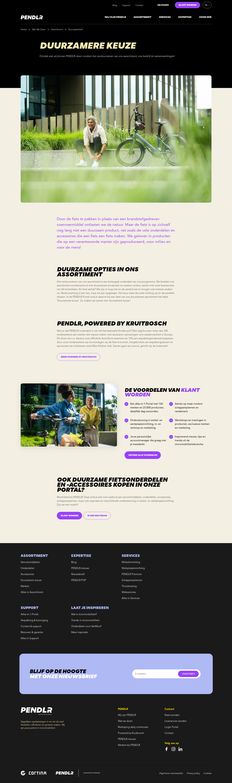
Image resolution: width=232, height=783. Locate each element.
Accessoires (27, 574)
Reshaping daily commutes (133, 727)
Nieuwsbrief (78, 574)
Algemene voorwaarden (171, 773)
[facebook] (166, 749)
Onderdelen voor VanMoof (86, 626)
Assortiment (57, 29)
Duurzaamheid (75, 29)
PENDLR (78, 497)
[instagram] (173, 749)
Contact (139, 5)
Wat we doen (125, 721)
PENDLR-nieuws (80, 568)
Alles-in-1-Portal (29, 614)
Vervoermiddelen (30, 562)
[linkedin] (180, 749)
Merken (25, 586)
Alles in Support (30, 638)
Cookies (207, 773)
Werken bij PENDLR (129, 745)
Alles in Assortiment (32, 592)
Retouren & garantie (32, 632)
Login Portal (171, 727)
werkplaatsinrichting (162, 501)
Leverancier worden (176, 721)
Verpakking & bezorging (34, 620)
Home (24, 29)
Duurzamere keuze (31, 580)
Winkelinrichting (131, 562)
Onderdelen (27, 568)
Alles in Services (131, 598)
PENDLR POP (78, 580)
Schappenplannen (132, 580)
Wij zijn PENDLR (127, 715)
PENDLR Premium (132, 574)
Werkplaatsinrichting (133, 568)
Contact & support (31, 626)
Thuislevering (129, 586)
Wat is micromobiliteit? (84, 614)
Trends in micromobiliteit (85, 620)
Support (126, 5)
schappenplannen (67, 501)
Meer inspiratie (79, 632)
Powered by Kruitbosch (131, 733)
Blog (115, 5)
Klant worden (172, 715)
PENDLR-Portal (81, 297)
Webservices (129, 592)
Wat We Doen (39, 29)
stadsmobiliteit (152, 335)
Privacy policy (193, 773)
